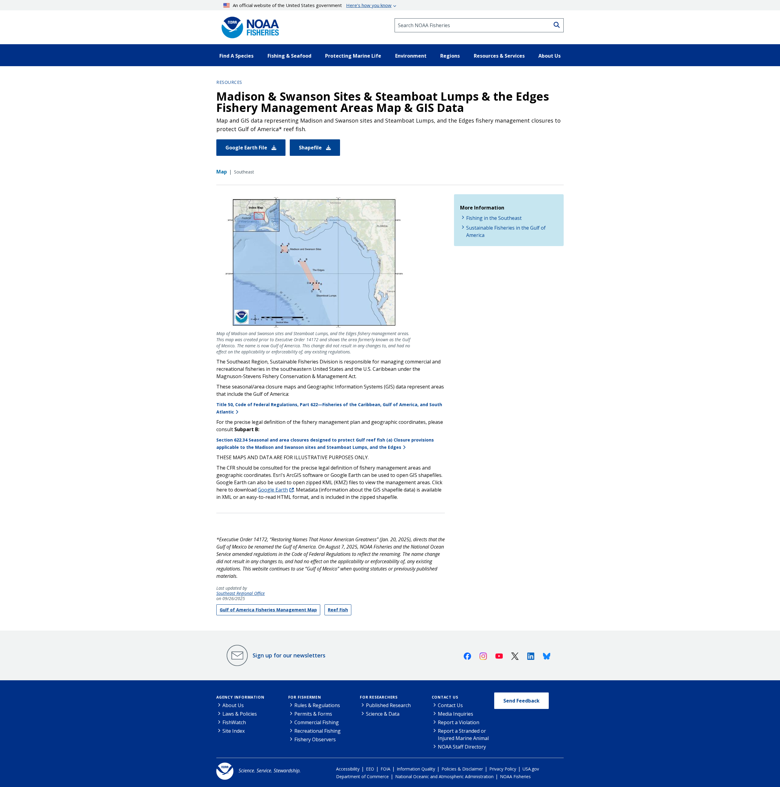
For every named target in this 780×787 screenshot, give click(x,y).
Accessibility (348, 769)
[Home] (248, 25)
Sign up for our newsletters (289, 655)
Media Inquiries (455, 713)
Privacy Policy (502, 769)
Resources (229, 82)
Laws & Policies (239, 713)
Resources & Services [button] (499, 55)
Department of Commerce (362, 776)
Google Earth (273, 489)
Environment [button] (411, 55)
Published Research (388, 705)
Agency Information (240, 697)
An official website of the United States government (312, 5)
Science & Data (382, 713)
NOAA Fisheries (515, 776)
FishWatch (234, 722)
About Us (233, 705)
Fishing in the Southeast (494, 218)
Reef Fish (338, 610)
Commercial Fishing (316, 722)
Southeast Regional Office (240, 593)
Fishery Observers (315, 739)
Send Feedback (521, 700)
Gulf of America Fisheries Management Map (268, 610)
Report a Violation (458, 722)
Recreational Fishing (317, 731)
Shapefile (311, 147)
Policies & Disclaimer (462, 769)
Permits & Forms (313, 713)
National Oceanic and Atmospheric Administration (444, 776)
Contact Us (445, 697)
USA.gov (531, 769)
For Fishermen (304, 697)
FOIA (385, 769)
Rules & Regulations (317, 705)
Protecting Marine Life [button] (353, 55)
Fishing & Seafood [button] (289, 55)
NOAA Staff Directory (462, 746)
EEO (370, 769)
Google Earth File (246, 147)
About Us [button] (549, 55)
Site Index (233, 731)
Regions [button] (450, 55)
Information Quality (416, 769)
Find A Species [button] (236, 55)
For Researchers (379, 697)
